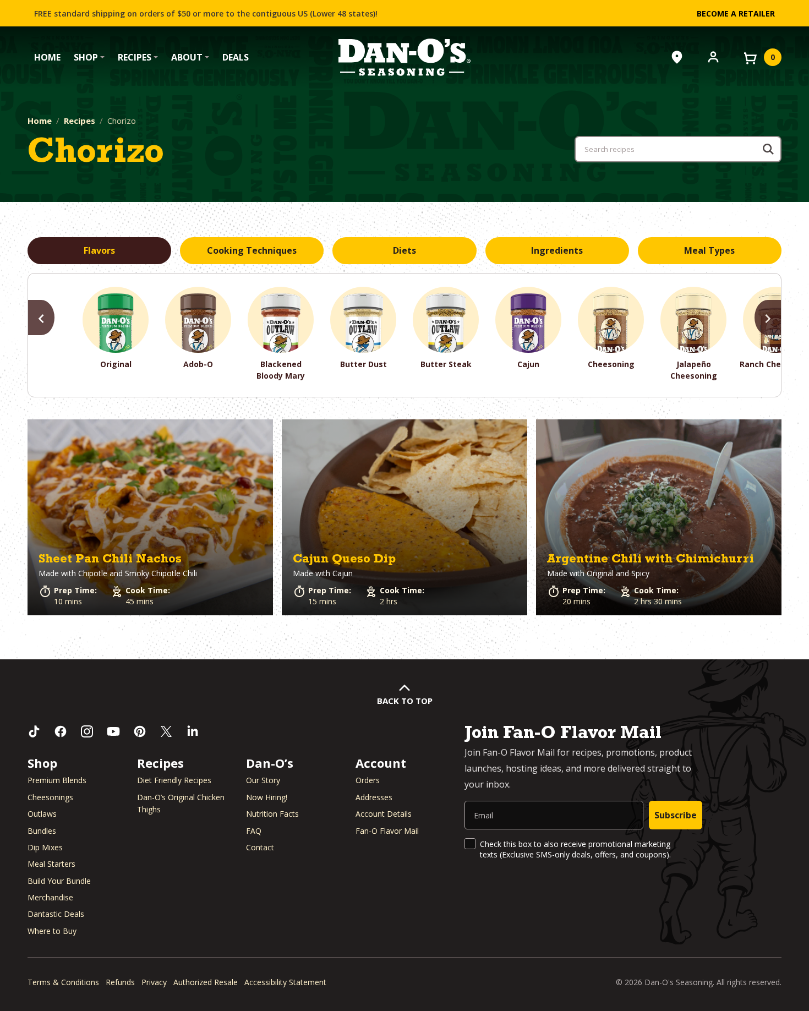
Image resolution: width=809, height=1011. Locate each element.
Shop (86, 57)
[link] (150, 517)
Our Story (263, 780)
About (187, 57)
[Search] (768, 149)
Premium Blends (57, 780)
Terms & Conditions (63, 982)
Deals (235, 57)
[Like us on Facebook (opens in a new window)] (60, 731)
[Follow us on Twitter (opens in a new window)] (166, 731)
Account (381, 763)
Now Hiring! (266, 797)
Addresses (374, 797)
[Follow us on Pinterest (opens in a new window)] (139, 731)
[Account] (713, 56)
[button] (150, 517)
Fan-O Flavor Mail (387, 831)
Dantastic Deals (56, 914)
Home (47, 57)
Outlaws (42, 813)
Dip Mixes (45, 847)
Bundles (42, 831)
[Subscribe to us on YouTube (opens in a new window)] (113, 731)
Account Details (384, 813)
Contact (260, 847)
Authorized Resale (205, 982)
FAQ (253, 831)
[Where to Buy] (677, 57)
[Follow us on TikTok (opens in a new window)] (34, 731)
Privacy (154, 982)
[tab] (99, 251)
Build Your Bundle (59, 881)
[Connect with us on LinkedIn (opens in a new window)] (192, 731)
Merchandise (50, 897)
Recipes (134, 57)
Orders (368, 780)
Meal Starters (51, 864)
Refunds (120, 982)
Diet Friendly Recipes (174, 780)
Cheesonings (50, 797)
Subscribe (675, 815)
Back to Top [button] (405, 700)
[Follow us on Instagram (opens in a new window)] (87, 731)
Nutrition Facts (272, 813)
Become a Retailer (736, 13)
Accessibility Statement (285, 982)
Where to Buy (52, 931)
